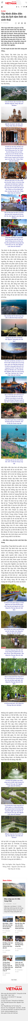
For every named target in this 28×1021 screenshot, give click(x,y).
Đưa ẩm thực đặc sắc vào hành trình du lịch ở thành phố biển (20, 926)
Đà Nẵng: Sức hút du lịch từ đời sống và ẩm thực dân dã (8, 945)
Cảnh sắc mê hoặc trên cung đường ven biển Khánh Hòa (19, 965)
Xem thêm (7, 880)
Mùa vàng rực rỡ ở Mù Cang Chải (12, 900)
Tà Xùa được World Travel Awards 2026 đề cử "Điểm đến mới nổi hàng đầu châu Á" (8, 966)
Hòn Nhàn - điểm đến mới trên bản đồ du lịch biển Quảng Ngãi (8, 926)
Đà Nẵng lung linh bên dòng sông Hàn (19, 944)
